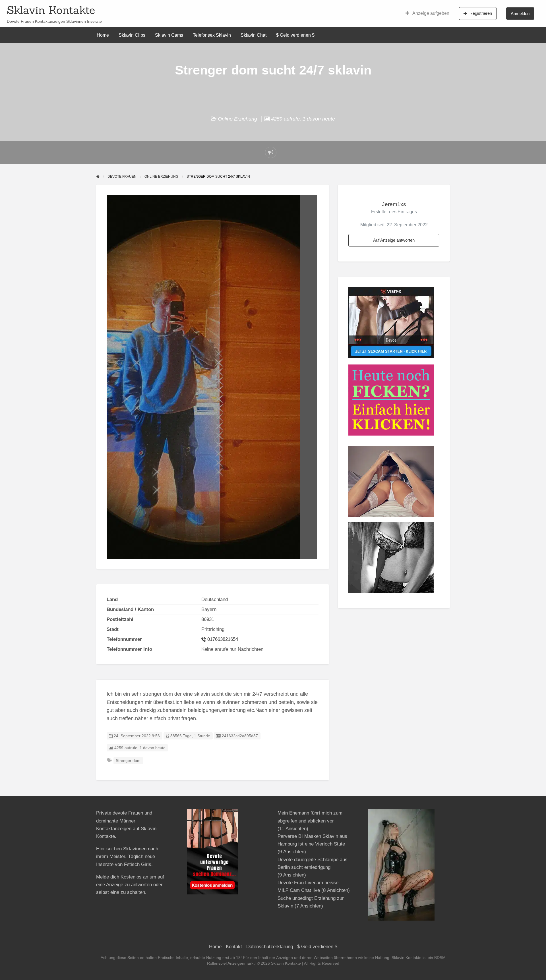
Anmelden (520, 13)
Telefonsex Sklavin (212, 35)
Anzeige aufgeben (430, 13)
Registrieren (481, 13)
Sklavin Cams (169, 35)
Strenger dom (128, 761)
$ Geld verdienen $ (295, 35)
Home (103, 35)
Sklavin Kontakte (51, 10)
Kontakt (234, 946)
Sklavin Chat (253, 35)
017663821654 (222, 639)
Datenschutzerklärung (269, 946)
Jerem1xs (394, 204)
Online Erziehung (237, 119)
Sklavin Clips (132, 35)
